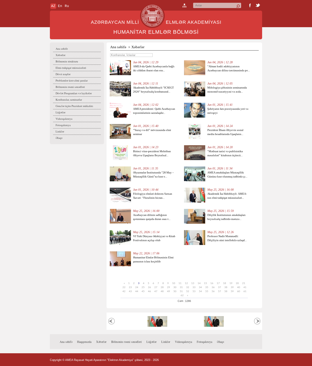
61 (244, 291)
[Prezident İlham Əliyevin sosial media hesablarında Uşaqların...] (194, 137)
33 (194, 287)
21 (243, 283)
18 (224, 283)
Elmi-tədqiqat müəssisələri (71, 68)
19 (230, 283)
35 (206, 287)
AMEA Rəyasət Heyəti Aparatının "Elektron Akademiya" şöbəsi (104, 360)
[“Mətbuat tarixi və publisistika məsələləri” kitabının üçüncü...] (194, 159)
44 (136, 291)
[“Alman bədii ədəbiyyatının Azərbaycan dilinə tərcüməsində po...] (194, 74)
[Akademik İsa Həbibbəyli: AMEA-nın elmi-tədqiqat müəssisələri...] (194, 201)
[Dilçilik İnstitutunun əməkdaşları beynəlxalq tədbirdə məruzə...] (194, 222)
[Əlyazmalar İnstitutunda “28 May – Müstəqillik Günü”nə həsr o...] (120, 180)
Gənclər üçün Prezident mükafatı (74, 106)
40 (238, 287)
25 (143, 287)
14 (199, 283)
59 (232, 291)
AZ (53, 6)
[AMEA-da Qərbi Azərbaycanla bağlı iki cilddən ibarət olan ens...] (120, 74)
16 (211, 283)
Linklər (60, 131)
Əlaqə (59, 138)
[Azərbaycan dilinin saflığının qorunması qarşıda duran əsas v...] (120, 222)
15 (205, 283)
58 (225, 291)
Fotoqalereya (63, 125)
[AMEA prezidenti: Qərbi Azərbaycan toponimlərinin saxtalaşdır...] (120, 116)
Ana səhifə (62, 49)
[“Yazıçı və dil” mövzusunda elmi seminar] (120, 137)
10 (173, 283)
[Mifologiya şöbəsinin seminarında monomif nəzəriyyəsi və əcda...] (194, 95)
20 (237, 283)
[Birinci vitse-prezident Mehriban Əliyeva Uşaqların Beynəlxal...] (120, 159)
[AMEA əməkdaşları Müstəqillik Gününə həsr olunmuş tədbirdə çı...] (194, 180)
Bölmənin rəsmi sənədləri (70, 87)
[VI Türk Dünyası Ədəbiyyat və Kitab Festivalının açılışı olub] (120, 244)
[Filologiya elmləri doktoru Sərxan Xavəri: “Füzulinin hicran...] (120, 201)
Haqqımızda (84, 342)
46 (149, 291)
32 (187, 287)
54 (200, 291)
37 (219, 287)
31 (181, 287)
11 (179, 283)
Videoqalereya (64, 119)
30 (174, 287)
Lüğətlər (60, 112)
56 (213, 291)
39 (232, 287)
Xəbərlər (60, 55)
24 (136, 287)
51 (181, 291)
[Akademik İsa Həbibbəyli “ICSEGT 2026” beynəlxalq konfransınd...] (120, 95)
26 (149, 287)
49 (168, 291)
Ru (67, 6)
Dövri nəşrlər (63, 74)
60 (238, 291)
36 (213, 287)
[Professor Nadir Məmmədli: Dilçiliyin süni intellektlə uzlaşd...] (194, 244)
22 (123, 287)
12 (186, 283)
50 (174, 291)
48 (162, 291)
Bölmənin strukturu (67, 61)
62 (182, 295)
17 (218, 283)
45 (143, 291)
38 (225, 287)
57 (219, 291)
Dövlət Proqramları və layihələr (74, 93)
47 (155, 291)
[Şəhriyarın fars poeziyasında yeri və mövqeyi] (194, 116)
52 (187, 291)
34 (200, 287)
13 (192, 283)
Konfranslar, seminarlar (69, 99)
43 (130, 291)
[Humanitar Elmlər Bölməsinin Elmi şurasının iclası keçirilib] (120, 265)
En (60, 6)
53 (194, 291)
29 (168, 287)
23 (130, 287)
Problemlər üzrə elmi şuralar (72, 80)
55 (206, 291)
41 (244, 287)
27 (155, 287)
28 (162, 287)
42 (123, 291)
